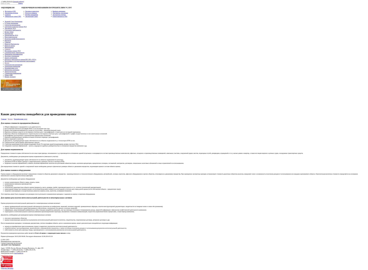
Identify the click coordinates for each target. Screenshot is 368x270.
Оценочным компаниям (12, 66)
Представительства (11, 37)
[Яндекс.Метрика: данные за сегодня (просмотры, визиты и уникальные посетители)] (7, 268)
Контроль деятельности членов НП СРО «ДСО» (20, 59)
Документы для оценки (60, 13)
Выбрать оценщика (59, 11)
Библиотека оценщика (12, 70)
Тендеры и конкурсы (32, 11)
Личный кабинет (18, 1)
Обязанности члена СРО (13, 16)
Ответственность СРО (60, 16)
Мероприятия (9, 47)
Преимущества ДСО (11, 35)
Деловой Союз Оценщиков (13, 21)
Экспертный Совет (31, 16)
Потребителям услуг (11, 68)
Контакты (8, 40)
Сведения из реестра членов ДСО (16, 27)
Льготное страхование (12, 56)
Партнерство (9, 33)
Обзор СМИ (9, 75)
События (7, 42)
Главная (3, 119)
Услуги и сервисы (31, 13)
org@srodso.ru (18, 253)
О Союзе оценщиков (11, 23)
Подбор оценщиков (31, 15)
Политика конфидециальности (15, 39)
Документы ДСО (10, 28)
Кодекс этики (9, 32)
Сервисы (7, 49)
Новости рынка (10, 46)
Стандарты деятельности (13, 30)
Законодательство (10, 71)
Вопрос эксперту (10, 77)
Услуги (7, 63)
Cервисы (8, 15)
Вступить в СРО (10, 11)
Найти (20, 3)
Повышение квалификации (14, 54)
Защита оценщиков (11, 58)
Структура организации (12, 25)
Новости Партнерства (12, 44)
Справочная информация (13, 73)
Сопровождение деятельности (14, 52)
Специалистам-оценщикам (13, 65)
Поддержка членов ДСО (13, 51)
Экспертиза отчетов (11, 13)
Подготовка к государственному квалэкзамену (20, 61)
